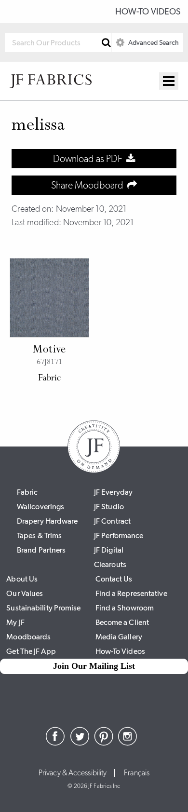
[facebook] (55, 743)
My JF (15, 622)
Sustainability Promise (43, 607)
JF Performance (118, 535)
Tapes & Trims (39, 535)
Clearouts (110, 564)
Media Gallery (118, 636)
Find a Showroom (124, 607)
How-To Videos (148, 11)
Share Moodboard (89, 185)
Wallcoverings (40, 506)
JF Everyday (113, 492)
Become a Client (122, 622)
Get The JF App (30, 651)
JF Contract (112, 521)
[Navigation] (169, 81)
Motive (49, 350)
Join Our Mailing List (94, 666)
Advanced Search (153, 42)
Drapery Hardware (47, 521)
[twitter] (79, 743)
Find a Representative (131, 593)
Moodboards (28, 636)
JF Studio (109, 506)
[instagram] (127, 743)
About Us (22, 578)
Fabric (27, 492)
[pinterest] (103, 743)
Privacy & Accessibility (73, 773)
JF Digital (108, 550)
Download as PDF (89, 158)
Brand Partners (41, 550)
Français (136, 773)
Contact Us (114, 578)
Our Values (24, 593)
